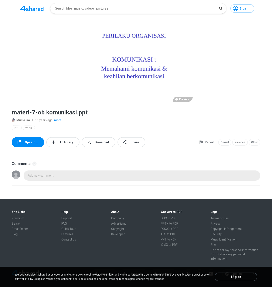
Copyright (117, 229)
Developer (118, 234)
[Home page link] (32, 8)
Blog (15, 234)
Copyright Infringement (226, 229)
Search (16, 223)
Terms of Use (220, 218)
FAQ (64, 223)
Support (66, 218)
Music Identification (224, 239)
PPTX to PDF (169, 223)
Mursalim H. (25, 120)
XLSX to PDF (169, 244)
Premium (18, 218)
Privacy (215, 223)
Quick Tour (68, 229)
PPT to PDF (168, 239)
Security (216, 234)
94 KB (28, 127)
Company (117, 218)
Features (67, 234)
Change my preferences (150, 278)
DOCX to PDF (169, 229)
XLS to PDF (168, 234)
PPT (16, 127)
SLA (213, 244)
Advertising (118, 223)
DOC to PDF (168, 218)
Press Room (20, 229)
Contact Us (68, 239)
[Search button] (221, 8)
